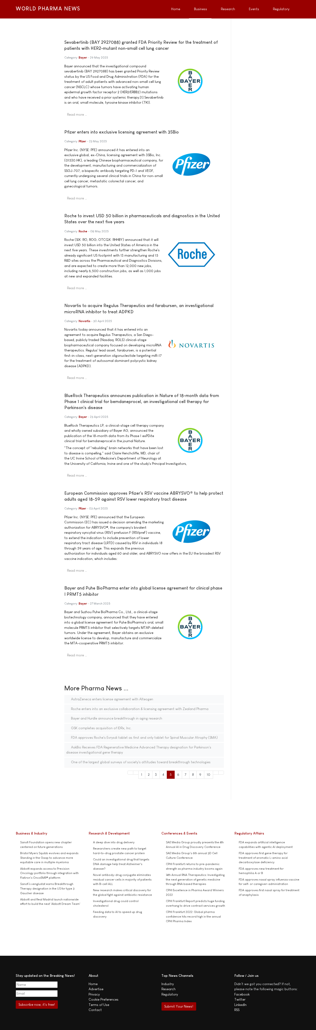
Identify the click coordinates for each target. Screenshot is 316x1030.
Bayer (83, 57)
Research (168, 989)
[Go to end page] (221, 773)
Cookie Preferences (103, 999)
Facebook (242, 994)
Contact (95, 1010)
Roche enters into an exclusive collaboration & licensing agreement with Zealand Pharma (139, 709)
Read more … (77, 114)
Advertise (96, 989)
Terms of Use (99, 1005)
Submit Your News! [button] (178, 1006)
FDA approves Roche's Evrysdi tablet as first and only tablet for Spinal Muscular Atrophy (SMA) (144, 737)
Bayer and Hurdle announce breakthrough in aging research (116, 718)
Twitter (239, 999)
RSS (236, 1010)
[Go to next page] (216, 773)
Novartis (84, 321)
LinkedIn (240, 1005)
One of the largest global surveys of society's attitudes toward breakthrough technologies (140, 762)
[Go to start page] (130, 773)
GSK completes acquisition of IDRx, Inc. (101, 728)
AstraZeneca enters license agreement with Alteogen (111, 699)
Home (93, 984)
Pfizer (82, 141)
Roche (83, 231)
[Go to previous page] (136, 773)
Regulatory (169, 994)
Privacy (94, 994)
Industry (167, 984)
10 (208, 774)
